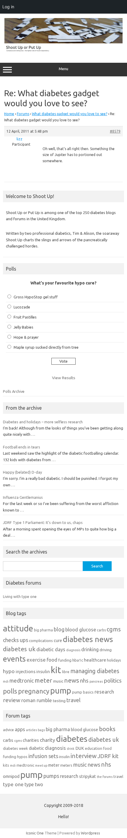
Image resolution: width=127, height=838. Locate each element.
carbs (101, 630)
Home (9, 114)
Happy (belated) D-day (22, 472)
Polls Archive (14, 391)
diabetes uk (19, 649)
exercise (36, 659)
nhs (84, 680)
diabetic (36, 748)
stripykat (87, 776)
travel (73, 700)
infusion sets (43, 756)
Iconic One (35, 833)
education (93, 748)
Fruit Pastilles (25, 317)
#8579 (115, 131)
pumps (51, 776)
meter (43, 680)
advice (8, 730)
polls (10, 691)
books (107, 729)
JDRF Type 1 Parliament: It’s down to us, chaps (43, 522)
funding (64, 660)
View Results (63, 377)
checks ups (15, 640)
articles (31, 730)
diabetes (71, 738)
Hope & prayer (26, 337)
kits (6, 765)
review (11, 700)
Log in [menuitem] (8, 6)
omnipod (11, 776)
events (14, 658)
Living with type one (20, 596)
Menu (63, 69)
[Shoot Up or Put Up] (63, 50)
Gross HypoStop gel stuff (36, 297)
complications (41, 640)
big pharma (43, 630)
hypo (9, 671)
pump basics (83, 692)
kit (56, 670)
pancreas (96, 681)
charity (47, 740)
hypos (22, 757)
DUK (79, 748)
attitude (18, 628)
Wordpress (90, 833)
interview (84, 755)
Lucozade (22, 307)
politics (113, 680)
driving (106, 649)
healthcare (95, 659)
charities (31, 740)
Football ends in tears (21, 447)
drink (70, 748)
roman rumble (36, 700)
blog (59, 629)
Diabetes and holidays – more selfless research (43, 422)
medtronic (21, 680)
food (52, 659)
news (71, 680)
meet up (41, 765)
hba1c (77, 660)
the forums (105, 777)
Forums (23, 114)
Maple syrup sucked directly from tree (46, 347)
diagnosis (73, 650)
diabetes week (15, 748)
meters (66, 765)
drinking (90, 649)
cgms (114, 629)
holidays (114, 660)
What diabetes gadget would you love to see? (69, 114)
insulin (43, 671)
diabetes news (88, 639)
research (104, 691)
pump (60, 690)
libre (65, 672)
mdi (6, 681)
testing (59, 700)
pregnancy (33, 691)
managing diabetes (94, 671)
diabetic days (50, 649)
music (58, 681)
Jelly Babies (23, 327)
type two (34, 784)
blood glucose (80, 629)
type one (13, 784)
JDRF (104, 756)
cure (58, 640)
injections (25, 671)
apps (20, 729)
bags (41, 730)
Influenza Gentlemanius (23, 497)
